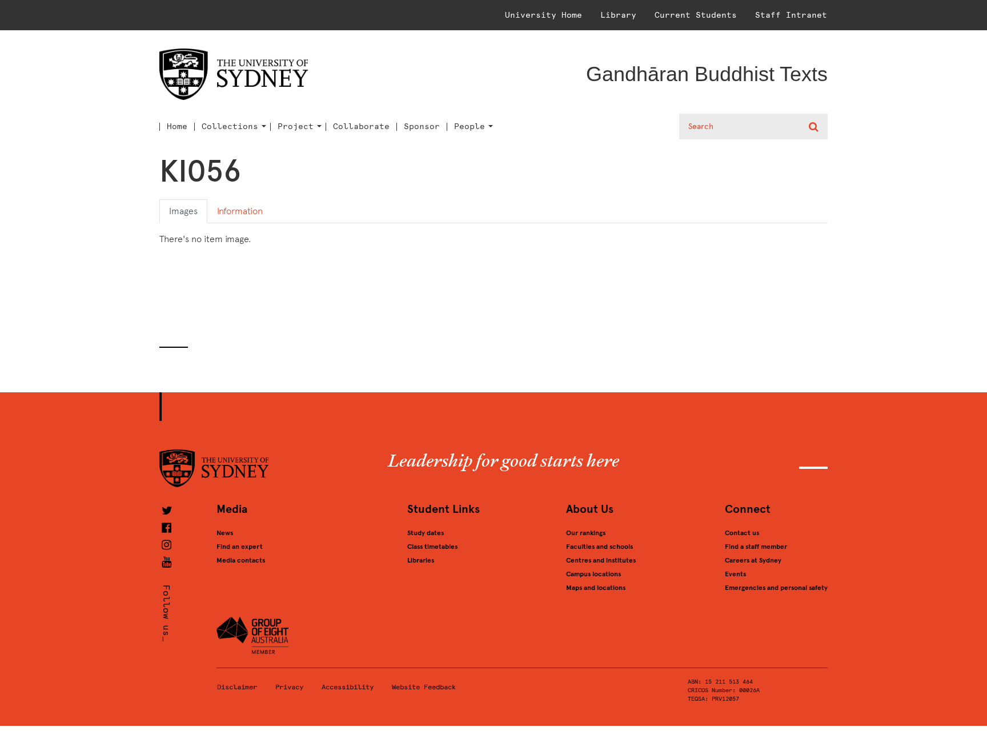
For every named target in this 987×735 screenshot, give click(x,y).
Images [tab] (183, 211)
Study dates (425, 533)
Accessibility (348, 687)
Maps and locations (595, 588)
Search (815, 126)
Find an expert (239, 547)
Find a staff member (756, 547)
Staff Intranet (791, 15)
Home (177, 127)
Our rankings (585, 533)
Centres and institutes (601, 560)
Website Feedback (424, 687)
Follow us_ (166, 613)
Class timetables (432, 547)
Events (735, 574)
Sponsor (422, 127)
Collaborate (361, 127)
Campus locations (593, 574)
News (224, 533)
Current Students (696, 15)
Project (296, 127)
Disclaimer (237, 687)
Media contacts (240, 560)
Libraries (420, 560)
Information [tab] (240, 211)
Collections (230, 127)
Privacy (289, 687)
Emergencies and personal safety (776, 588)
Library (618, 15)
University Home (543, 15)
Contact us (742, 533)
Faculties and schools (599, 547)
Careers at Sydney (753, 560)
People (469, 127)
